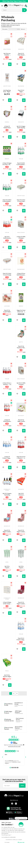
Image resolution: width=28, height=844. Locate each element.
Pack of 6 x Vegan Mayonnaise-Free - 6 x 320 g (21, 91)
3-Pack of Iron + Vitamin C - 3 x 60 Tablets (7, 383)
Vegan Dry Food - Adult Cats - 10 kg (21, 311)
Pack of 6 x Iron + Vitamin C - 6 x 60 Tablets (21, 457)
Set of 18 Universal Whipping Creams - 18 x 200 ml (21, 494)
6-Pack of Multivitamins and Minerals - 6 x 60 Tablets (7, 420)
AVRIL (7, 562)
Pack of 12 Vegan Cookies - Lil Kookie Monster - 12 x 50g (7, 531)
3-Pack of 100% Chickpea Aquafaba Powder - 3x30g (21, 237)
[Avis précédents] (2, 757)
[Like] (3, 64)
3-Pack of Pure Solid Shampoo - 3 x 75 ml (21, 274)
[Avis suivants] (25, 757)
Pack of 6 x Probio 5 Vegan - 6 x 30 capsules (21, 638)
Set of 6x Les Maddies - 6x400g (7, 54)
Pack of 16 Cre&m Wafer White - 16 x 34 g (7, 311)
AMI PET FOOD (7, 86)
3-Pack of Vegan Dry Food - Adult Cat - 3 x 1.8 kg (7, 163)
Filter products (5, 29)
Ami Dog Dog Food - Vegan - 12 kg (7, 91)
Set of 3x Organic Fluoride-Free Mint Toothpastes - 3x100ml (7, 567)
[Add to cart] (10, 64)
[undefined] (23, 744)
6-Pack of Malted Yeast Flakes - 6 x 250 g (7, 127)
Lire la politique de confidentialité (9, 837)
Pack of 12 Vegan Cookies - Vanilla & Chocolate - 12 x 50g (21, 531)
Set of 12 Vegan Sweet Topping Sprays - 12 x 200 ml (21, 127)
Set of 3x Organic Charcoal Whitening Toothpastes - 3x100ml (21, 567)
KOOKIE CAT (7, 526)
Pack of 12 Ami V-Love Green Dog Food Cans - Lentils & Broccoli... (21, 200)
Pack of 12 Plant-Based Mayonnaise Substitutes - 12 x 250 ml (21, 54)
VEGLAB (21, 158)
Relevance (23, 29)
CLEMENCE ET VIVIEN (7, 490)
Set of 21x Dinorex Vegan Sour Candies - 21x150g (7, 675)
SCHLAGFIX (21, 49)
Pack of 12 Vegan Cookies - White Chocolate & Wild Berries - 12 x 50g (21, 603)
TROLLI (7, 670)
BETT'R (21, 342)
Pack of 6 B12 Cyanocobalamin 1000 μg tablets (21, 163)
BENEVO (7, 158)
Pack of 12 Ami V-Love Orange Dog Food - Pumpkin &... (7, 274)
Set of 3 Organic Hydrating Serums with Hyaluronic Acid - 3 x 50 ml (7, 494)
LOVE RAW (7, 306)
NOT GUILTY (21, 415)
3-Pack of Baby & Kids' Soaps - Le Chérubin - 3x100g (7, 603)
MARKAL (7, 122)
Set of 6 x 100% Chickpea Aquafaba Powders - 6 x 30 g (21, 383)
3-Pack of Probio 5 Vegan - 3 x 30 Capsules (7, 457)
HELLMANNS (21, 86)
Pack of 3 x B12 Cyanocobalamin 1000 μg (7, 200)
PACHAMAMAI (21, 269)
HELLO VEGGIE (7, 49)
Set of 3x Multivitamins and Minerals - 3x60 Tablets (7, 237)
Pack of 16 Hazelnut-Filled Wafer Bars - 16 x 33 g (21, 346)
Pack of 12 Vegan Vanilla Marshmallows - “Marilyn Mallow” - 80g (21, 420)
